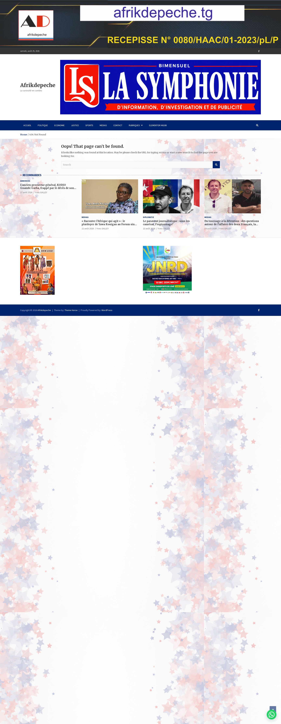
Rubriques (134, 125)
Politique (43, 125)
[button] (271, 714)
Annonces (25, 181)
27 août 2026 (26, 192)
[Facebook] (259, 51)
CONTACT (117, 125)
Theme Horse (71, 310)
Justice (75, 125)
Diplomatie (148, 217)
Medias (103, 125)
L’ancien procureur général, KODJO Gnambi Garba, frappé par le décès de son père (47, 188)
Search (216, 164)
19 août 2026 (210, 228)
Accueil (27, 125)
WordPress (106, 310)
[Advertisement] (97, 338)
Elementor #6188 (158, 125)
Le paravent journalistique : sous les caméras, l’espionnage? (166, 223)
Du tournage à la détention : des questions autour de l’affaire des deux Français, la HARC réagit (231, 224)
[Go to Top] (273, 709)
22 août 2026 (88, 228)
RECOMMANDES (32, 175)
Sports (89, 125)
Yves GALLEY (41, 192)
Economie (59, 125)
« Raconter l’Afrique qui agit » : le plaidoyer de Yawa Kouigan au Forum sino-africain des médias (109, 224)
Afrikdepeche (37, 85)
